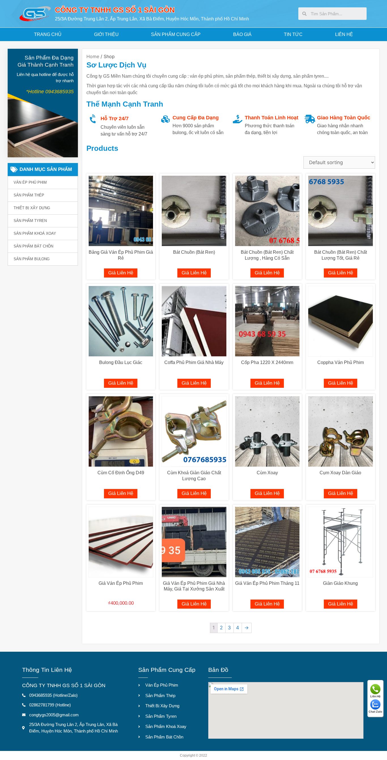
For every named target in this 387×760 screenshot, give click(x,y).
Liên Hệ (344, 34)
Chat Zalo (375, 711)
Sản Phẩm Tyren (30, 221)
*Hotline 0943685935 (50, 91)
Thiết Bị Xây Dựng (32, 208)
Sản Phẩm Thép (29, 195)
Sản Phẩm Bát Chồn (33, 246)
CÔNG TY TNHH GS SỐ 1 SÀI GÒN (115, 10)
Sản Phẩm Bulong (32, 259)
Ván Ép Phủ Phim (30, 182)
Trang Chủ (47, 34)
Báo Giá (242, 34)
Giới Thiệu (106, 34)
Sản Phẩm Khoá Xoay (35, 233)
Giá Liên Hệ (120, 273)
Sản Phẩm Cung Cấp (176, 34)
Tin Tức (293, 34)
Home (92, 56)
